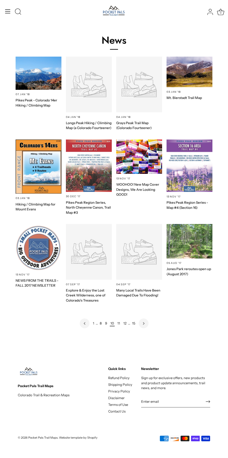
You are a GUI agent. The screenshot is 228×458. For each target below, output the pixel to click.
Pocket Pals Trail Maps (43, 437)
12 (124, 323)
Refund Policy (119, 378)
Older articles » (144, 323)
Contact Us (117, 411)
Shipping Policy (120, 384)
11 (118, 323)
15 (133, 323)
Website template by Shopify (78, 437)
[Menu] (8, 11)
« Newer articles (85, 323)
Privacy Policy (119, 391)
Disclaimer (116, 398)
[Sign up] (208, 401)
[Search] (18, 12)
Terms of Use (118, 405)
